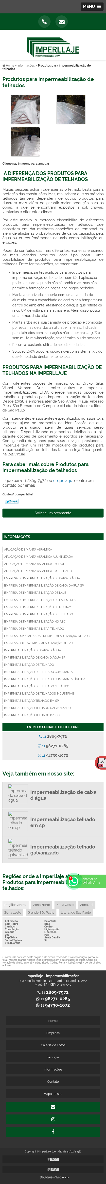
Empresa (53, 1033)
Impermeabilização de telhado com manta (38, 672)
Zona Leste (12, 912)
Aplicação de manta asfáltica (28, 549)
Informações (17, 537)
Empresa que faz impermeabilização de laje (39, 643)
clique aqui (63, 480)
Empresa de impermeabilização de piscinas (38, 607)
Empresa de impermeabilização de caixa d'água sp (44, 585)
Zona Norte (41, 905)
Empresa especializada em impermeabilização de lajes (47, 636)
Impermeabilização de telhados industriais (39, 693)
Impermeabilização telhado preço (32, 715)
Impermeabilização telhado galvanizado (37, 708)
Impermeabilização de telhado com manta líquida (44, 679)
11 (54, 736)
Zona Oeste (65, 905)
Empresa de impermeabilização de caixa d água (42, 578)
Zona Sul (86, 905)
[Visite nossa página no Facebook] (53, 1132)
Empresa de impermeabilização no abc (35, 621)
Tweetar (11, 501)
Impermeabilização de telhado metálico (36, 686)
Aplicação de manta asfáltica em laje (34, 564)
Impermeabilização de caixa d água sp (34, 657)
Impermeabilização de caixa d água (32, 650)
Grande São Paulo (41, 912)
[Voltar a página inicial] (53, 44)
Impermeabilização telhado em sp (31, 701)
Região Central (15, 905)
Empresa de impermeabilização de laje (35, 592)
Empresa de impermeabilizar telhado (34, 628)
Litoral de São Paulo (76, 912)
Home (53, 1021)
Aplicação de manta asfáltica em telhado (38, 571)
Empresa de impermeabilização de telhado (38, 614)
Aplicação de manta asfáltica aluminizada (38, 556)
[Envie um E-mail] (61, 21)
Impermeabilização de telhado (29, 664)
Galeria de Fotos (53, 1045)
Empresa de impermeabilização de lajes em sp (40, 600)
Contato (53, 1081)
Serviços (53, 1057)
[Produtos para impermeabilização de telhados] (25, 109)
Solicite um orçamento (53, 513)
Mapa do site (53, 1094)
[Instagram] (53, 1119)
